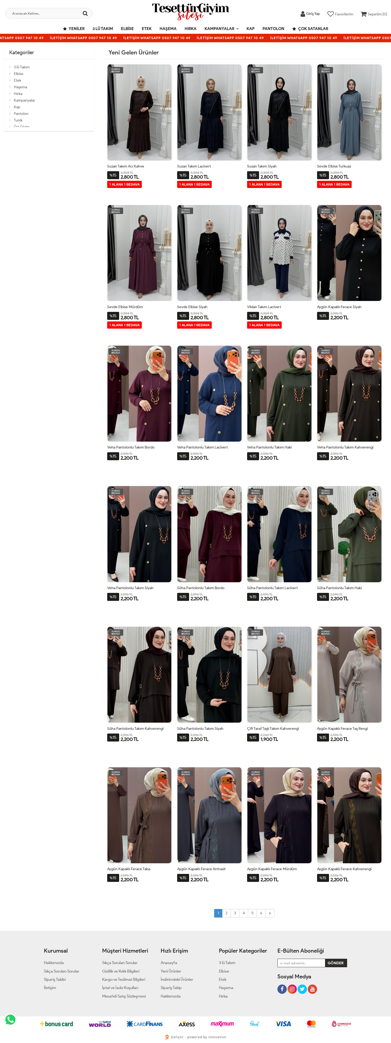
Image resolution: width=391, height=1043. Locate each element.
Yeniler (76, 28)
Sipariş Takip (171, 987)
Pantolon (273, 28)
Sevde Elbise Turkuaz (334, 166)
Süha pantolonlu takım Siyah (200, 728)
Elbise (127, 28)
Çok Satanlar (312, 28)
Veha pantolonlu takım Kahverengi (345, 447)
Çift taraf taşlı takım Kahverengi (273, 728)
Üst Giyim (22, 127)
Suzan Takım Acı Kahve (125, 166)
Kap (251, 28)
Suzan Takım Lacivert (194, 166)
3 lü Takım (103, 28)
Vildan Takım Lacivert (264, 307)
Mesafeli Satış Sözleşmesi (124, 996)
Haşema (168, 28)
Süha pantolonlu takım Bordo (200, 588)
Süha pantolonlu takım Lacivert (272, 588)
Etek (147, 28)
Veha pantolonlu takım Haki (269, 447)
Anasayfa (169, 962)
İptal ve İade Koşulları (120, 987)
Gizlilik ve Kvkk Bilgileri (120, 971)
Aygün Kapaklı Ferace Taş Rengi (342, 728)
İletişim (50, 987)
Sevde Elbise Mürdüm (125, 307)
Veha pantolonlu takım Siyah (130, 588)
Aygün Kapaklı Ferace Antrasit (201, 869)
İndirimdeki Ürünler (177, 979)
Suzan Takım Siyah (262, 166)
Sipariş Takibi (55, 979)
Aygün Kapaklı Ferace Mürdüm (272, 869)
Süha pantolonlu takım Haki (339, 588)
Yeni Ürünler (171, 971)
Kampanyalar (219, 28)
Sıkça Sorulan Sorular (61, 971)
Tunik (18, 120)
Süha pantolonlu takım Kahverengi (135, 728)
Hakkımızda (54, 962)
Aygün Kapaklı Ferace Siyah (339, 307)
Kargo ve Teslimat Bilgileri (123, 979)
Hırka (191, 28)
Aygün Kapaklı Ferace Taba (128, 869)
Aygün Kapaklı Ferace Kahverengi (344, 869)
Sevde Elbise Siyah (192, 307)
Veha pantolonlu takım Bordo (131, 447)
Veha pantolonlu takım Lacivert (202, 447)
